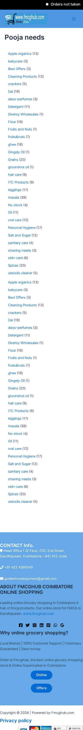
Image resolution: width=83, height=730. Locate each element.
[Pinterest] (48, 625)
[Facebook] (21, 625)
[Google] (62, 625)
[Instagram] (35, 625)
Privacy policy (16, 720)
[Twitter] (28, 625)
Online (41, 675)
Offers (41, 688)
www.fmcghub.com (38, 614)
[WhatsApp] (55, 625)
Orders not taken (62, 4)
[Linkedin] (41, 625)
